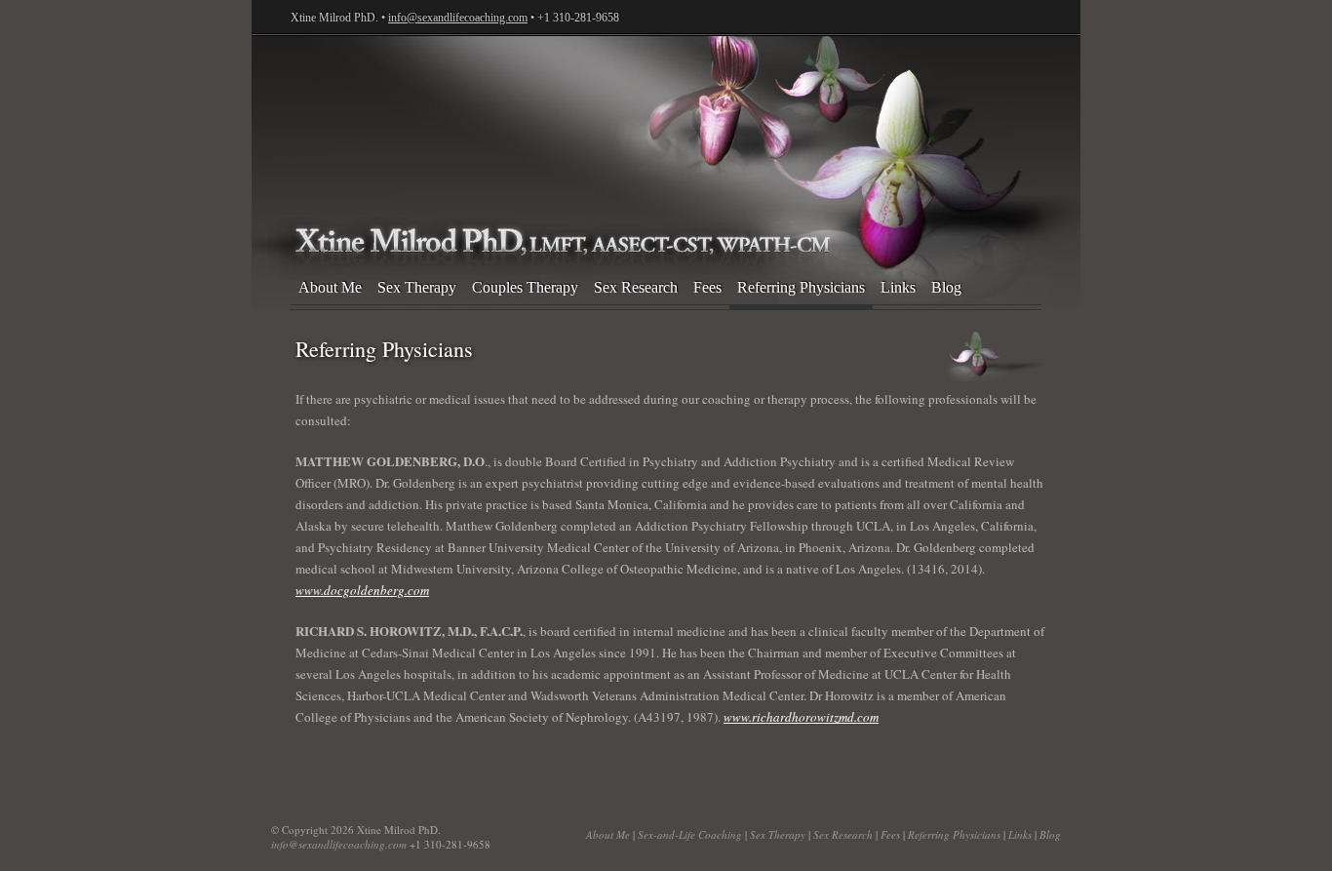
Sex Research (636, 287)
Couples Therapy (525, 287)
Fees (707, 287)
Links (898, 287)
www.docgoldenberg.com (362, 590)
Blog (946, 287)
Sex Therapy (416, 287)
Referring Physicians (801, 287)
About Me (330, 287)
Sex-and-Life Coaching (666, 133)
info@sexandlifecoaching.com (458, 17)
